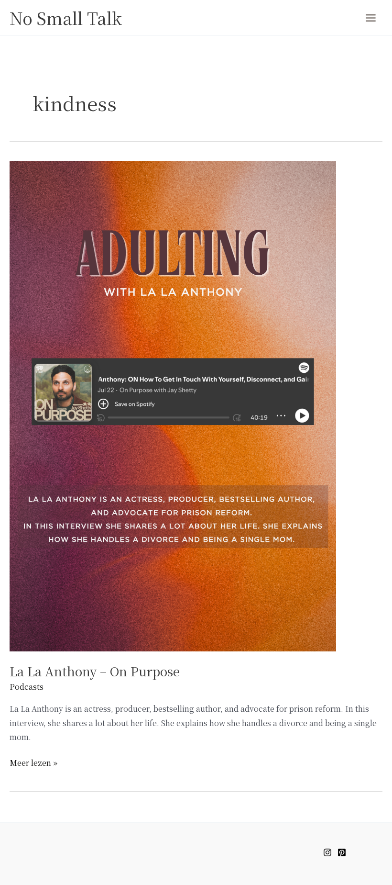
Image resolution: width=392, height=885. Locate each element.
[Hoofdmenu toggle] (370, 18)
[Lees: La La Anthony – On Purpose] (173, 404)
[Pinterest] (342, 852)
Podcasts (27, 686)
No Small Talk (66, 18)
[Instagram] (327, 852)
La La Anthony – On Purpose (95, 671)
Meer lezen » (33, 762)
